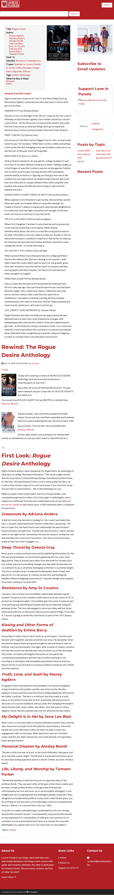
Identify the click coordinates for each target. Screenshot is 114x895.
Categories (97, 129)
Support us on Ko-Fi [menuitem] (68, 867)
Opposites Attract (21, 71)
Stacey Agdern (16, 35)
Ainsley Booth (16, 40)
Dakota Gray (15, 48)
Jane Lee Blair (16, 43)
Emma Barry (15, 51)
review (12, 829)
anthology (25, 74)
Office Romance (24, 67)
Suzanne (35, 363)
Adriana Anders (17, 38)
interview (103, 154)
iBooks (14, 403)
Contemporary (33, 60)
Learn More (7, 876)
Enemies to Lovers (23, 64)
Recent (84, 126)
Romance (20, 60)
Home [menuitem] (62, 857)
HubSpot (34, 892)
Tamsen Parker (16, 53)
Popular (96, 123)
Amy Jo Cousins (17, 46)
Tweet (4, 369)
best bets (103, 150)
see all (80, 161)
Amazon (10, 81)
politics (16, 74)
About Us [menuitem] (64, 862)
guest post (103, 157)
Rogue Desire (19, 28)
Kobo (9, 83)
